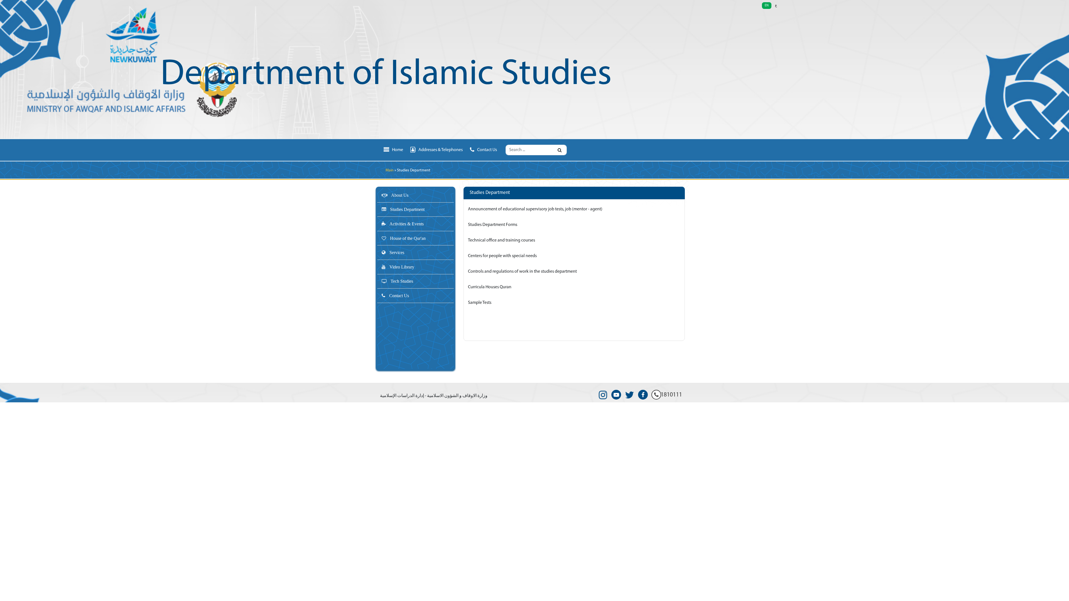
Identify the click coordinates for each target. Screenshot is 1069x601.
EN (767, 5)
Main (390, 170)
